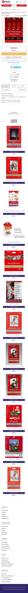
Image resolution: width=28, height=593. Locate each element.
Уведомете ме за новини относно (14, 58)
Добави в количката (14, 151)
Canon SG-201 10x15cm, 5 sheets (14, 149)
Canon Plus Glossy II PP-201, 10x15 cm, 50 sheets (14, 366)
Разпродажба (4, 516)
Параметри (14, 85)
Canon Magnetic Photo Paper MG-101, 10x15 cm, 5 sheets (14, 211)
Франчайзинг (4, 532)
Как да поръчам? (5, 546)
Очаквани (3, 514)
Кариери (3, 530)
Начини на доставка (6, 548)
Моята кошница (4, 544)
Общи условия (4, 526)
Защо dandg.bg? (5, 89)
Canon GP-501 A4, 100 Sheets (13, 335)
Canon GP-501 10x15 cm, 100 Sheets (14, 490)
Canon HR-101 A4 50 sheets (14, 304)
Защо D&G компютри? (6, 566)
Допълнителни (22, 89)
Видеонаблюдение (5, 562)
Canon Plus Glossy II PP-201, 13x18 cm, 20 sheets (14, 397)
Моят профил (4, 542)
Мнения (22, 85)
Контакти (3, 528)
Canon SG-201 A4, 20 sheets (14, 459)
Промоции (3, 512)
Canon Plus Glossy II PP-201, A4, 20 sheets (14, 179)
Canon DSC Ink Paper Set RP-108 (14, 242)
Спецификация (5, 86)
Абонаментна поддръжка (7, 564)
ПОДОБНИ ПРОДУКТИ (14, 121)
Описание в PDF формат (13, 74)
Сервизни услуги (5, 558)
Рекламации (4, 534)
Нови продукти (4, 510)
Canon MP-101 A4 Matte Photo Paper (14, 428)
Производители (5, 518)
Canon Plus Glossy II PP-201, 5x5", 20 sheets (14, 273)
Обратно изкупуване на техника (14, 62)
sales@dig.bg (7, 581)
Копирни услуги (4, 560)
